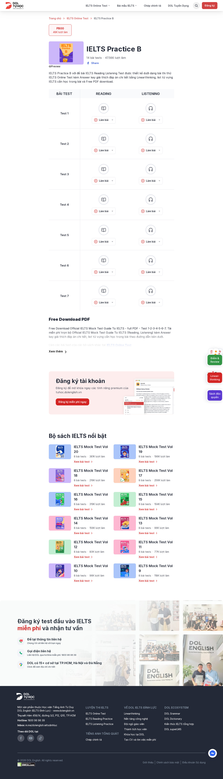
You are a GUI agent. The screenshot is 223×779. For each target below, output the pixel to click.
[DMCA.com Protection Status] (26, 764)
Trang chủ (55, 18)
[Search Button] (196, 5)
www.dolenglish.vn (63, 710)
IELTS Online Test (77, 18)
